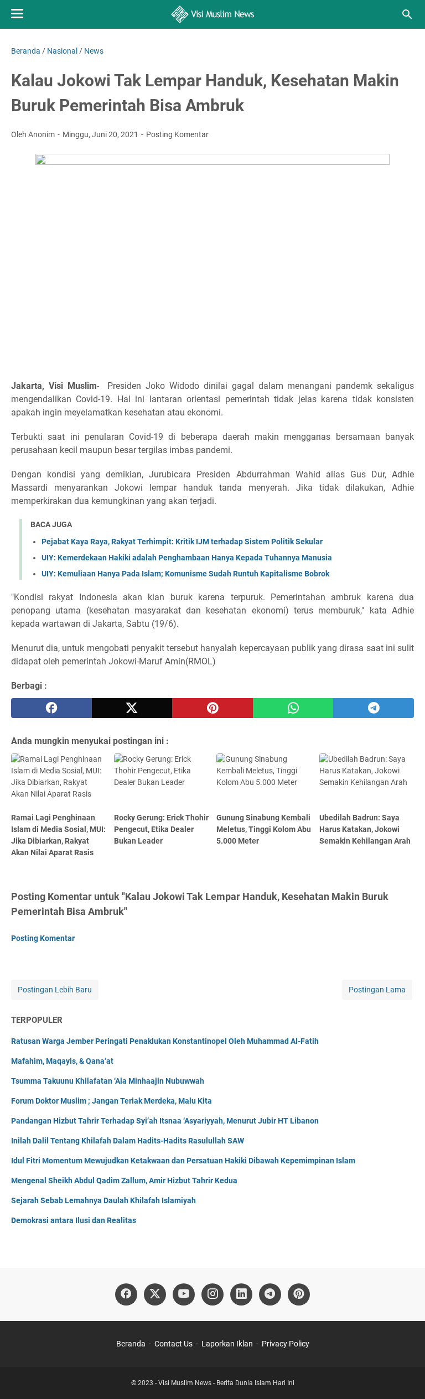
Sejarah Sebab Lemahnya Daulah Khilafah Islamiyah (103, 1200)
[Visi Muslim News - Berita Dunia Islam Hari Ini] (213, 14)
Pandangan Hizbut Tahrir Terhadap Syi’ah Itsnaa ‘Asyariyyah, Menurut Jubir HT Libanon (165, 1120)
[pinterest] (212, 708)
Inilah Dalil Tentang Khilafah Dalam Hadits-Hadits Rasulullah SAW (127, 1140)
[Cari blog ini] (407, 14)
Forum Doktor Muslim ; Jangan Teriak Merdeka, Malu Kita (111, 1100)
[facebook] (51, 708)
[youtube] (184, 1294)
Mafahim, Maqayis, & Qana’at (62, 1061)
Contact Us (173, 1343)
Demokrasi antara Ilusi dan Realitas (73, 1220)
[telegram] (373, 708)
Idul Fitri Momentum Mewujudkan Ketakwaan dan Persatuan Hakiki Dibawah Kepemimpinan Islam (183, 1160)
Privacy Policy (285, 1343)
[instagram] (212, 1294)
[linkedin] (241, 1294)
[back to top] (403, 1374)
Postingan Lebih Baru (55, 989)
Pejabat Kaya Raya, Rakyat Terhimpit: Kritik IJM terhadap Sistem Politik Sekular (182, 541)
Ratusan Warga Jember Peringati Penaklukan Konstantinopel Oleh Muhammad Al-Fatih (165, 1041)
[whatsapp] (293, 708)
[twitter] (132, 708)
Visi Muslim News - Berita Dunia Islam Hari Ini (226, 1383)
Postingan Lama (377, 989)
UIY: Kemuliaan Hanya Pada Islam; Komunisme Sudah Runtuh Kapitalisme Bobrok (185, 573)
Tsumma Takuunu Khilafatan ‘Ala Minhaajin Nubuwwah (107, 1080)
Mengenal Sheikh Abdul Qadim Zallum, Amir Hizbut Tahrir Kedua (124, 1180)
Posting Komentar (177, 134)
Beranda (131, 1343)
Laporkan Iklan (227, 1343)
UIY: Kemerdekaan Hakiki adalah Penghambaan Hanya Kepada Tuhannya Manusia (187, 557)
